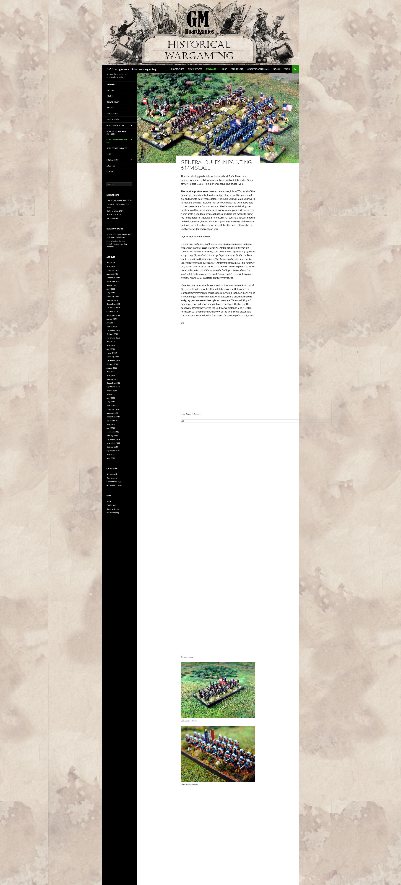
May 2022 (111, 375)
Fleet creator (113, 114)
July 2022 (111, 371)
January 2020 (112, 435)
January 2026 (112, 274)
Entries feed (111, 505)
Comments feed (113, 509)
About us (111, 166)
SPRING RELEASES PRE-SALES (119, 200)
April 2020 (111, 428)
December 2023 (113, 330)
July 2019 (111, 454)
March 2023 (112, 353)
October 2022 (112, 364)
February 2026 (113, 270)
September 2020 (113, 420)
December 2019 (113, 439)
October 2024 (112, 311)
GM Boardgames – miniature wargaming (131, 69)
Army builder (113, 119)
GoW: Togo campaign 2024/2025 (116, 132)
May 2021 (111, 402)
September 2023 (113, 338)
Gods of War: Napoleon (117, 148)
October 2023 (112, 334)
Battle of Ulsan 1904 (115, 211)
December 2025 (113, 277)
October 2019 (112, 447)
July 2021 (111, 394)
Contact (111, 172)
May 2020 (111, 424)
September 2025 (113, 281)
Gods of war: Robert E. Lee (117, 141)
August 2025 (112, 285)
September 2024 (113, 315)
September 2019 (113, 450)
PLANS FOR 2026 (114, 214)
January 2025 (112, 300)
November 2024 (113, 308)
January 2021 (112, 413)
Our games (211, 69)
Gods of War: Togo (114, 481)
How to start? (177, 69)
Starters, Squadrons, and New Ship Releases (117, 244)
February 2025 (113, 296)
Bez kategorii (112, 474)
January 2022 (112, 379)
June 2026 (111, 262)
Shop (224, 69)
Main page (111, 84)
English (276, 69)
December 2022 (113, 360)
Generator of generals (257, 69)
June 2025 (111, 289)
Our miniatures (195, 69)
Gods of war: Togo (115, 125)
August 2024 (112, 319)
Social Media (112, 160)
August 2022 (112, 368)
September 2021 (113, 386)
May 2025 (111, 293)
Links (109, 154)
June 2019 (111, 458)
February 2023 (113, 356)
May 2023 (111, 345)
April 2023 (111, 349)
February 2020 (113, 432)
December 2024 (113, 304)
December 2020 (113, 417)
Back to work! (112, 218)
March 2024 (112, 326)
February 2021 (113, 409)
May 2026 (111, 266)
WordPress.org (113, 512)
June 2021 (111, 398)
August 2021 (112, 390)
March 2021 (112, 405)
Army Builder (237, 69)
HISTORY (110, 108)
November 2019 (113, 443)
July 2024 (111, 323)
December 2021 (113, 383)
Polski (287, 69)
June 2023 (111, 341)
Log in (109, 501)
